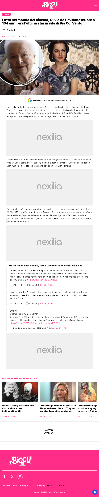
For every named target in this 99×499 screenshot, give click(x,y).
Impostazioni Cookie (55, 485)
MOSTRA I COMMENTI (49, 431)
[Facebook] (3, 475)
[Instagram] (19, 475)
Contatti (15, 485)
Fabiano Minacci (9, 416)
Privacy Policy (26, 485)
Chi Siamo (6, 485)
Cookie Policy (39, 485)
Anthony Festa (8, 36)
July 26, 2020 (46, 285)
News (6, 14)
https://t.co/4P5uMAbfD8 (22, 323)
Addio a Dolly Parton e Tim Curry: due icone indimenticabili (18, 408)
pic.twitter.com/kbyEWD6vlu (48, 323)
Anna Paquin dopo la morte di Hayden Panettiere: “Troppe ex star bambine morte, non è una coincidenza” (58, 408)
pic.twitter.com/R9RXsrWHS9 (43, 280)
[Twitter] (11, 475)
